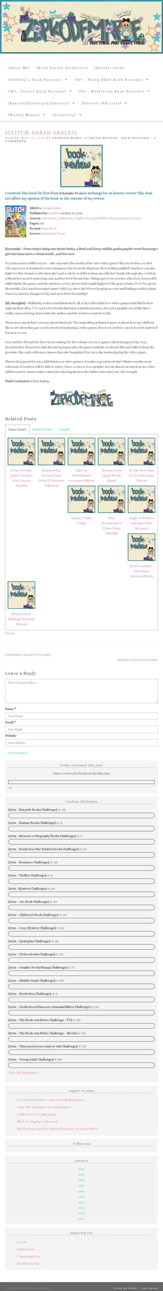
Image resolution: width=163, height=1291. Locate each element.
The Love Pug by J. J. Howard (37, 1121)
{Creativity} (66, 115)
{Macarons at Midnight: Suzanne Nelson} (21, 619)
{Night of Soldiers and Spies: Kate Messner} (141, 523)
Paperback (49, 228)
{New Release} (135, 138)
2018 (81, 1180)
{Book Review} (103, 138)
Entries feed (25, 1249)
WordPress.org (28, 1264)
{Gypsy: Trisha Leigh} (81, 520)
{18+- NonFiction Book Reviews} (113, 91)
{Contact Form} (110, 68)
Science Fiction (130, 218)
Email (10, 722)
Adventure (49, 218)
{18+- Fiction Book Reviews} (38, 91)
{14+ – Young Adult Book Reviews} (110, 80)
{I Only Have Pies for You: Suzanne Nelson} (141, 475)
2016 (81, 1191)
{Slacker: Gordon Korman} (137, 660)
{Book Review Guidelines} (62, 68)
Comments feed (28, 1256)
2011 (81, 1218)
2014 (81, 1202)
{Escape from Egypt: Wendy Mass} (111, 475)
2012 (81, 1213)
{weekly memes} (25, 115)
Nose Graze (150, 1288)
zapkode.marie (67, 138)
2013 (81, 1207)
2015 (81, 1196)
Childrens (65, 218)
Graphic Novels (84, 218)
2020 (81, 1169)
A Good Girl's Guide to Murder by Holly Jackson (50, 1100)
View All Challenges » (23, 1072)
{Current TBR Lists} (103, 103)
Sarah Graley (51, 208)
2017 (81, 1185)
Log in (21, 1242)
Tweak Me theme (125, 1288)
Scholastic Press (53, 233)
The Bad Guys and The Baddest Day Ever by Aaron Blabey (58, 1129)
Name (10, 709)
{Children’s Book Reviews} (36, 80)
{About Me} (19, 68)
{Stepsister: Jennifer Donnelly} (29, 655)
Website (10, 736)
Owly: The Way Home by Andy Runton (44, 1107)
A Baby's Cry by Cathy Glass (36, 1114)
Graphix (53, 213)
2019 (81, 1174)
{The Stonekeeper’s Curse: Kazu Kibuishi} (111, 525)
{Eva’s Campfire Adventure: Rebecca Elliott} (141, 571)
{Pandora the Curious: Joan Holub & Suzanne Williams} (51, 478)
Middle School (107, 218)
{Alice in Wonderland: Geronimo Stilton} (81, 475)
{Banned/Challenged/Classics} (40, 103)
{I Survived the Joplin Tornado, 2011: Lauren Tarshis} (21, 478)
